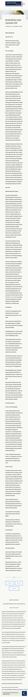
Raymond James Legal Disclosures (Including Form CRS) (12, 683)
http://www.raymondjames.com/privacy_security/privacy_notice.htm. (15, 689)
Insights (20, 26)
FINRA (6, 648)
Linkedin (14, 588)
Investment (16, 26)
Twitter (18, 583)
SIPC (8, 648)
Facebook (9, 583)
